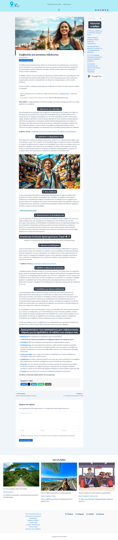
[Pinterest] (100, 10)
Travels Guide (33, 522)
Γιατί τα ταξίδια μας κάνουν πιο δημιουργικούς (56, 493)
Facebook (24, 384)
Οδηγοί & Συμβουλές (26, 60)
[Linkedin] (105, 10)
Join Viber (65, 97)
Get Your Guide (27, 354)
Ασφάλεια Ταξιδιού (33, 520)
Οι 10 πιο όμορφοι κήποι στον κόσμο (15, 489)
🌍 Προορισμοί (67, 4)
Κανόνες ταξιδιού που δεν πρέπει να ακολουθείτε (95, 493)
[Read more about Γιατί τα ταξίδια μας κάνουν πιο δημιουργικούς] (59, 477)
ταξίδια (54, 496)
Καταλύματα (33, 518)
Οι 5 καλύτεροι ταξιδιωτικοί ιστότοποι (44, 264)
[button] (59, 10)
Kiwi (23, 339)
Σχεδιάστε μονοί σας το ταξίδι (54, 4)
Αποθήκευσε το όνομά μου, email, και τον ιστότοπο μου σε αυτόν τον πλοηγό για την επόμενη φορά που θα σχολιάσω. (48, 435)
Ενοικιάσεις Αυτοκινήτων (33, 516)
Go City (24, 364)
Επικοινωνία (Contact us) (33, 514)
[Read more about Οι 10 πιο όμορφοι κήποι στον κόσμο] (21, 475)
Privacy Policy (33, 527)
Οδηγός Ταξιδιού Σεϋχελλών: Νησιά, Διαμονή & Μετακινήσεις (93, 40)
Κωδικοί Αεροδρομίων (33, 525)
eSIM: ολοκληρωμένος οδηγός (28, 210)
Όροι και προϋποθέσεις (33, 529)
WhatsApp (40, 384)
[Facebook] (96, 10)
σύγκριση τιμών (64, 93)
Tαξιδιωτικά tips (94, 496)
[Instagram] (103, 10)
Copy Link (48, 384)
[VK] (98, 10)
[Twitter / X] (108, 10)
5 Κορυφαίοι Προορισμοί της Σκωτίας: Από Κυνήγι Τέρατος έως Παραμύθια (93, 68)
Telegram (34, 384)
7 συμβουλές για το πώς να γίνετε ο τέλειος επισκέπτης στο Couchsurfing (53, 131)
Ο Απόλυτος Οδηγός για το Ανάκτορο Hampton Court (94, 33)
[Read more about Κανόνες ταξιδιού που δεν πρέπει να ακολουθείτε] (97, 477)
